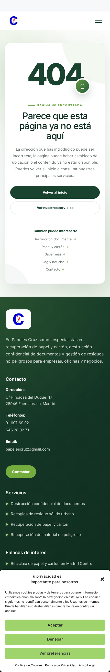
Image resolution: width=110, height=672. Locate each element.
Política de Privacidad (60, 665)
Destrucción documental (53, 239)
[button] (102, 579)
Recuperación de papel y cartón (39, 524)
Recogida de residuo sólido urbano (42, 513)
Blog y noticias (52, 262)
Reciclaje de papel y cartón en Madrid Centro (51, 563)
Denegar (55, 639)
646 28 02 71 (17, 430)
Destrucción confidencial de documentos (48, 503)
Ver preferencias (55, 653)
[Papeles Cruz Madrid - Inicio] (13, 21)
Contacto (53, 269)
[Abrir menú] (98, 21)
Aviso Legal (87, 665)
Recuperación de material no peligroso (46, 534)
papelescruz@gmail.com (28, 449)
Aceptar (55, 625)
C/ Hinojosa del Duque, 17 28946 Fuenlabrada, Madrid (30, 400)
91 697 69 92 (17, 422)
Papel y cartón (53, 247)
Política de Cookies (28, 665)
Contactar (21, 471)
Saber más (53, 254)
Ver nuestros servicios (55, 208)
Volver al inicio (55, 192)
